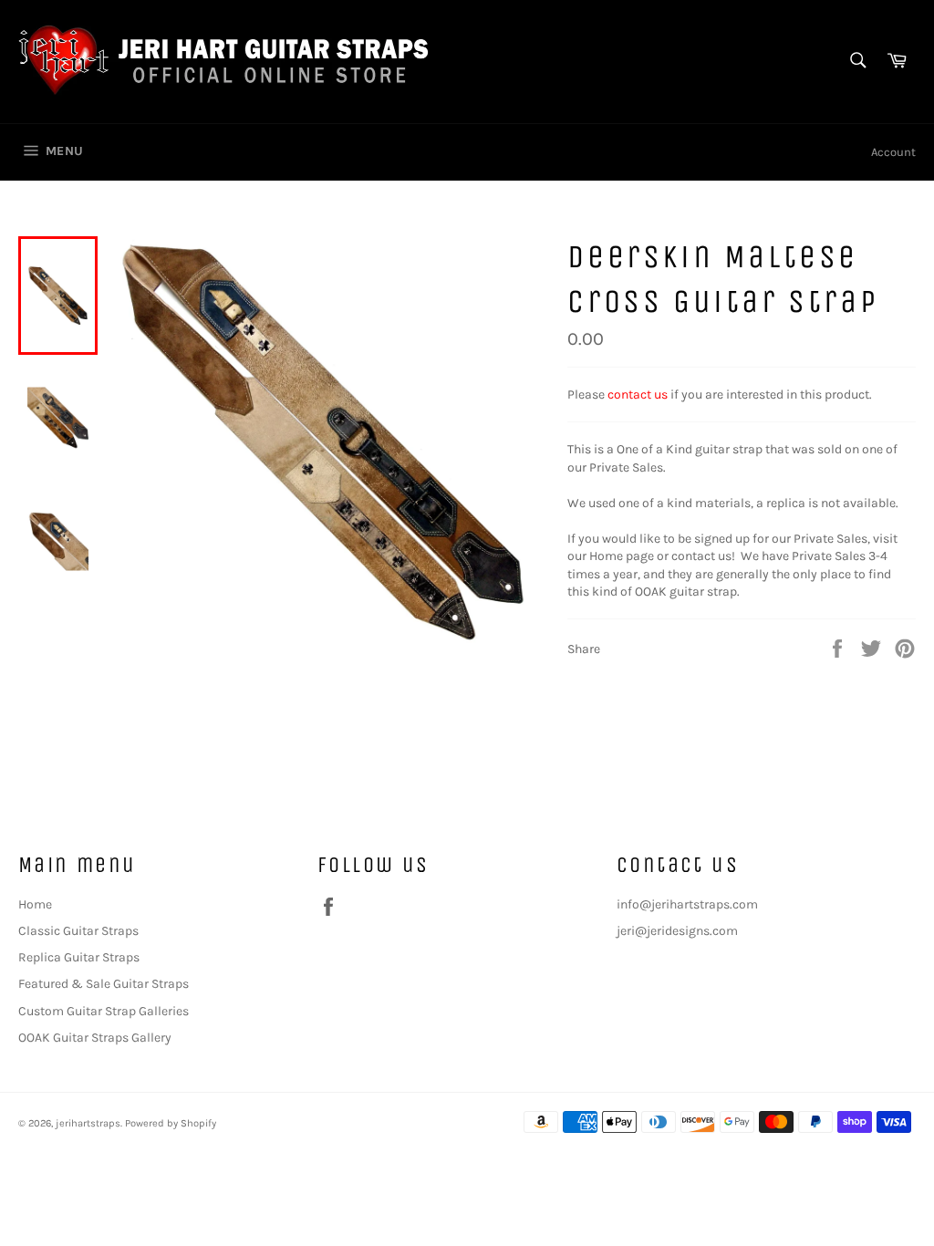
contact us (637, 394)
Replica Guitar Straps (79, 957)
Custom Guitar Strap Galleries (103, 1011)
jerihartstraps (88, 1123)
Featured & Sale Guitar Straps (103, 984)
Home (35, 904)
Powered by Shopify (170, 1123)
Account (893, 152)
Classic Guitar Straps (78, 931)
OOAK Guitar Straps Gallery (94, 1037)
